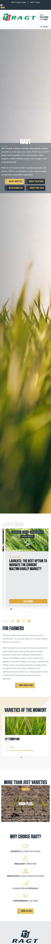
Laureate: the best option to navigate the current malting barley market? (25, 565)
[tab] (4, 609)
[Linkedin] (28, 621)
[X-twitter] (12, 621)
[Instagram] (23, 621)
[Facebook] (18, 621)
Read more (25, 601)
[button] (19, 757)
